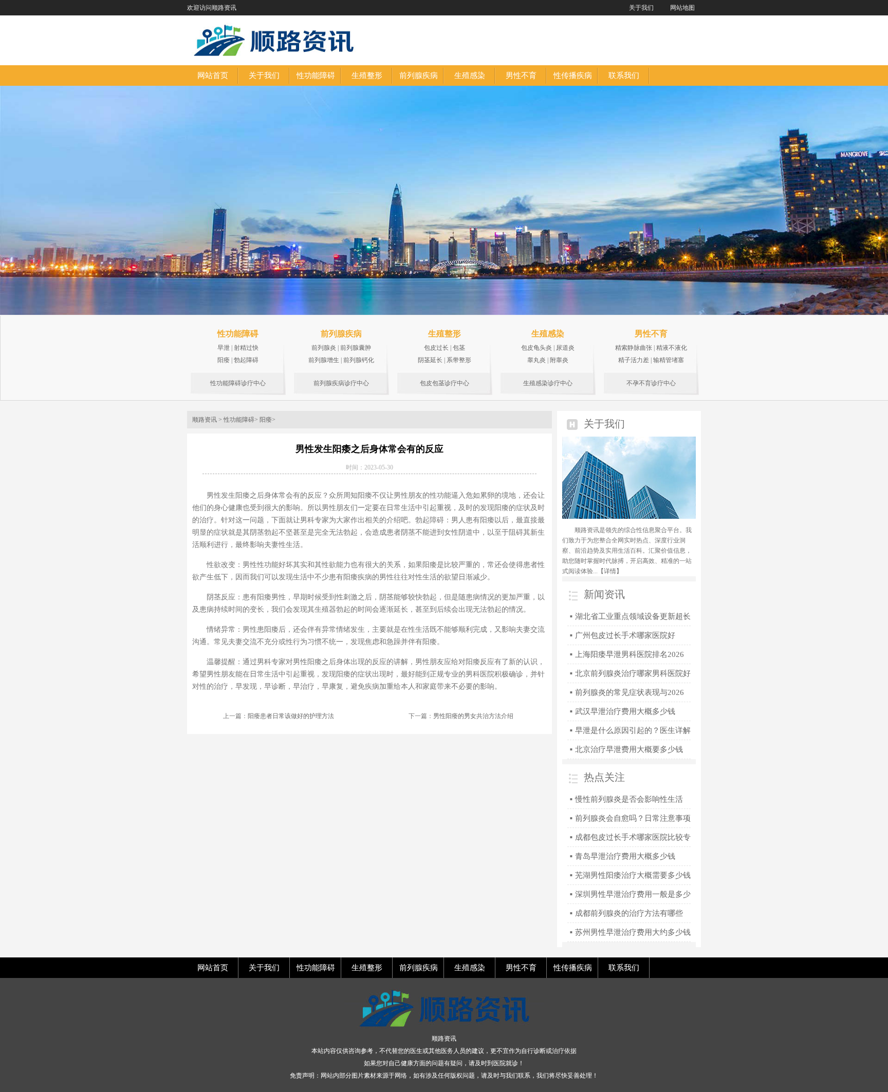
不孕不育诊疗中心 (651, 383)
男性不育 (651, 333)
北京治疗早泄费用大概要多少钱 (629, 749)
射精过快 (246, 347)
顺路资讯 (204, 419)
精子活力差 (633, 360)
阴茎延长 (430, 360)
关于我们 (641, 7)
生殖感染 (547, 333)
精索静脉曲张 (633, 347)
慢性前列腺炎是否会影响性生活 (629, 799)
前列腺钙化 (358, 360)
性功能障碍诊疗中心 (238, 383)
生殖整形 (444, 333)
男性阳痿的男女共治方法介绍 (473, 716)
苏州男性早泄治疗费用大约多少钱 (633, 932)
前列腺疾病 (341, 333)
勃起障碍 (246, 360)
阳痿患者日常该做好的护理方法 (291, 716)
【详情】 (610, 571)
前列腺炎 (323, 347)
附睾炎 (559, 360)
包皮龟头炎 (536, 347)
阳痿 (223, 360)
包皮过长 (436, 347)
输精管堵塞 (668, 360)
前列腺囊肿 (355, 347)
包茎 (459, 347)
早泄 (223, 347)
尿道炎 (565, 347)
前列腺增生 (323, 360)
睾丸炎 (536, 360)
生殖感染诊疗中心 (547, 383)
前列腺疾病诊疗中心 (341, 383)
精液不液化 (671, 347)
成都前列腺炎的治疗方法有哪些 (629, 913)
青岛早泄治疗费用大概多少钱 (625, 856)
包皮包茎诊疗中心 (444, 383)
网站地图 (682, 7)
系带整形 (459, 360)
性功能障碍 (237, 333)
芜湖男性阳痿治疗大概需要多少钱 (633, 875)
